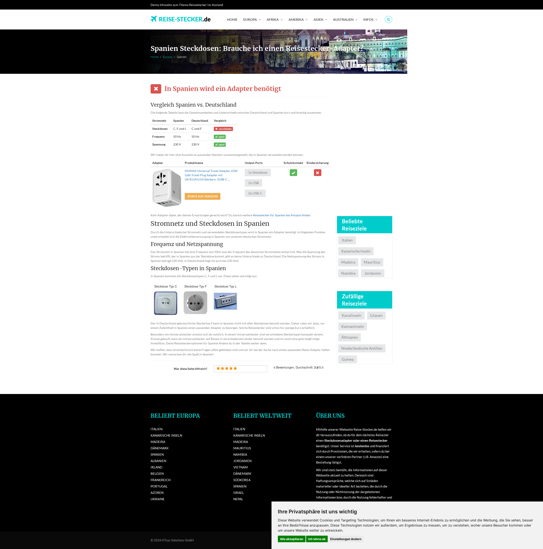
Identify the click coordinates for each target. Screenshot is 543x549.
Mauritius (372, 262)
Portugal (159, 486)
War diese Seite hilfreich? (190, 368)
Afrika (273, 19)
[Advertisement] (365, 148)
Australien (343, 19)
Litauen (376, 315)
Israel (238, 493)
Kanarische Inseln (356, 251)
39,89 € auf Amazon (202, 196)
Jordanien (372, 273)
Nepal (238, 499)
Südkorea (242, 480)
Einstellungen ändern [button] (345, 539)
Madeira (348, 262)
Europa (250, 19)
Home (232, 19)
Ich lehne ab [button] (317, 539)
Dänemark (160, 448)
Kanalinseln (351, 315)
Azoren (157, 493)
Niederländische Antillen (361, 348)
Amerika (296, 19)
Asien (318, 19)
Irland (156, 467)
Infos (368, 19)
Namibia (348, 273)
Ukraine (158, 499)
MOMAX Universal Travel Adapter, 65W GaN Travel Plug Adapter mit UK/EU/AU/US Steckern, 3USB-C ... (211, 175)
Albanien (158, 461)
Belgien (157, 473)
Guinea (348, 359)
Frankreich (161, 480)
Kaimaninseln (352, 326)
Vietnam (240, 467)
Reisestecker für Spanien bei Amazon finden (281, 215)
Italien (347, 240)
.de (185, 17)
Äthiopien (349, 337)
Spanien (157, 454)
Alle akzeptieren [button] (291, 539)
